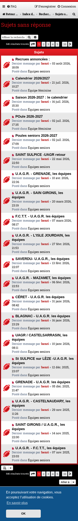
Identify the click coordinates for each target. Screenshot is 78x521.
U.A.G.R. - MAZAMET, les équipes (43, 278)
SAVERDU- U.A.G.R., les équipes (42, 259)
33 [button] (64, 44)
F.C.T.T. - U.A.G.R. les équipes (39, 216)
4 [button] (52, 44)
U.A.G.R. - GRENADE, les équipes (43, 174)
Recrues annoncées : (32, 59)
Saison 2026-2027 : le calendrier (41, 97)
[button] (33, 44)
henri (45, 63)
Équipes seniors (39, 71)
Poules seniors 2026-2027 (36, 135)
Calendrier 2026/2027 (32, 78)
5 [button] (57, 44)
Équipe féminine (39, 90)
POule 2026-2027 (29, 116)
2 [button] (43, 44)
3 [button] (48, 44)
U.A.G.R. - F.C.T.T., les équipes (40, 448)
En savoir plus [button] (17, 503)
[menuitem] (11, 6)
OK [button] (23, 513)
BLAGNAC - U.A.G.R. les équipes (42, 316)
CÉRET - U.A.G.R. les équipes (39, 297)
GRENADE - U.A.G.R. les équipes (42, 382)
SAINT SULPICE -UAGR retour (40, 155)
